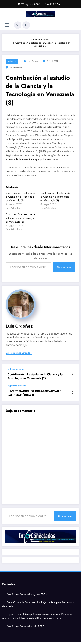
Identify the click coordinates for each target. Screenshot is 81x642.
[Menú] (7, 25)
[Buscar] (17, 25)
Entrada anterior (16, 369)
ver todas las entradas (19, 353)
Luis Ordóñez (33, 61)
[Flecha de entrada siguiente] (72, 392)
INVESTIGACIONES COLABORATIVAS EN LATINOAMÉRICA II (36, 393)
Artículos (12, 61)
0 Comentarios (16, 67)
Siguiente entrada (17, 385)
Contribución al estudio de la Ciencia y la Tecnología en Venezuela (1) (20, 196)
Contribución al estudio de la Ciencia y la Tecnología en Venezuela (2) (35, 376)
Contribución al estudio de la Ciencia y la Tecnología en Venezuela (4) (55, 196)
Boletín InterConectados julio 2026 (25, 626)
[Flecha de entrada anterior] (72, 374)
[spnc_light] (26, 25)
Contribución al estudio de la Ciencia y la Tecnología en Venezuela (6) (20, 218)
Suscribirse (64, 267)
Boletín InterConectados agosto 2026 (27, 594)
